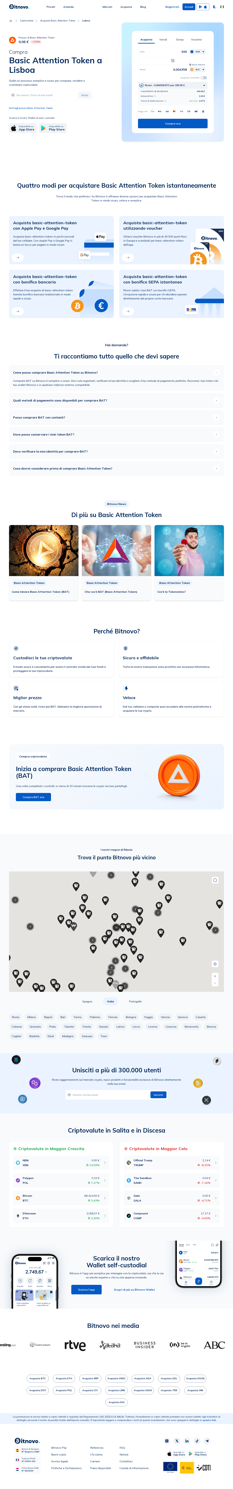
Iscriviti (158, 1095)
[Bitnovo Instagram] (166, 1440)
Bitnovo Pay (59, 1447)
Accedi (189, 7)
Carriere (95, 1461)
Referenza (96, 1447)
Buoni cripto (58, 1454)
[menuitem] (50, 6)
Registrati (172, 7)
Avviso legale (59, 1461)
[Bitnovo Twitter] (176, 1440)
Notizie (124, 1454)
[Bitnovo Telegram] (207, 1440)
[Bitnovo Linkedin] (187, 1440)
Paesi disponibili (100, 1468)
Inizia (84, 95)
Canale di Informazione (134, 1468)
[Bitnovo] (19, 7)
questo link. (210, 1420)
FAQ (122, 1447)
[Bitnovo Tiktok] (197, 1440)
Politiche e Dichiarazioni (66, 1468)
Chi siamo (96, 1454)
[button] (222, 6)
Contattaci (126, 1461)
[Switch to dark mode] (215, 7)
